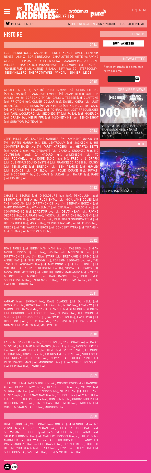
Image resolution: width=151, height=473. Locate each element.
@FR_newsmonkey (63, 24)
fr (134, 10)
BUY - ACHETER (123, 43)
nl (145, 10)
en (139, 10)
